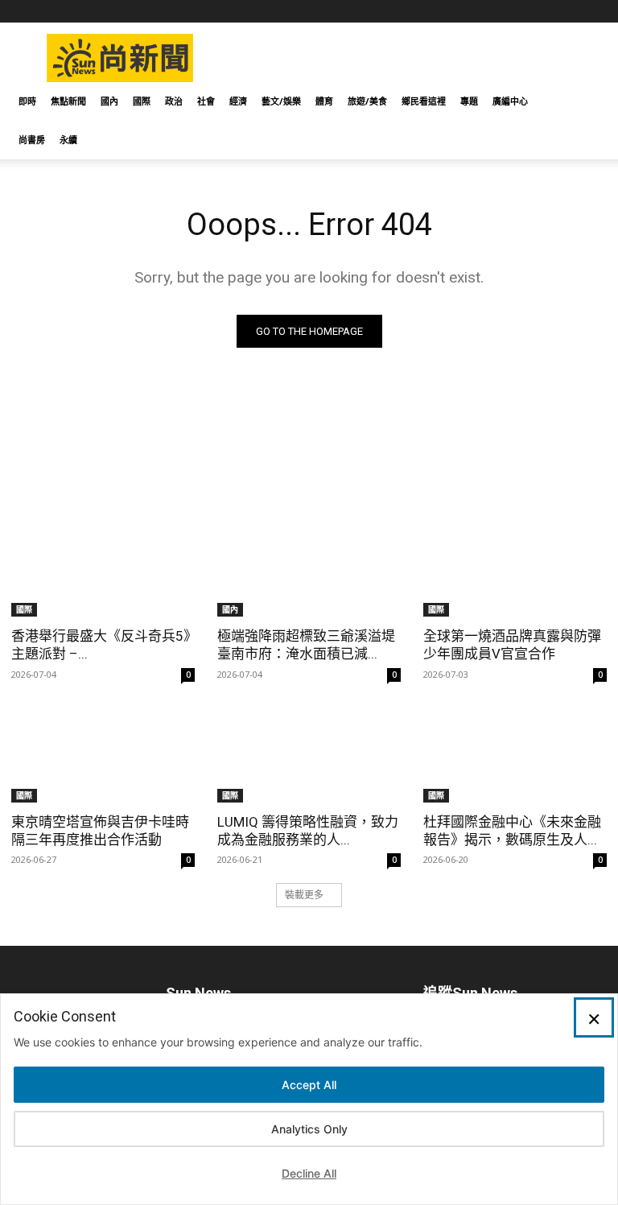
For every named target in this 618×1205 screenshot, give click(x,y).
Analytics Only (309, 1129)
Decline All (309, 1173)
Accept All (309, 1085)
